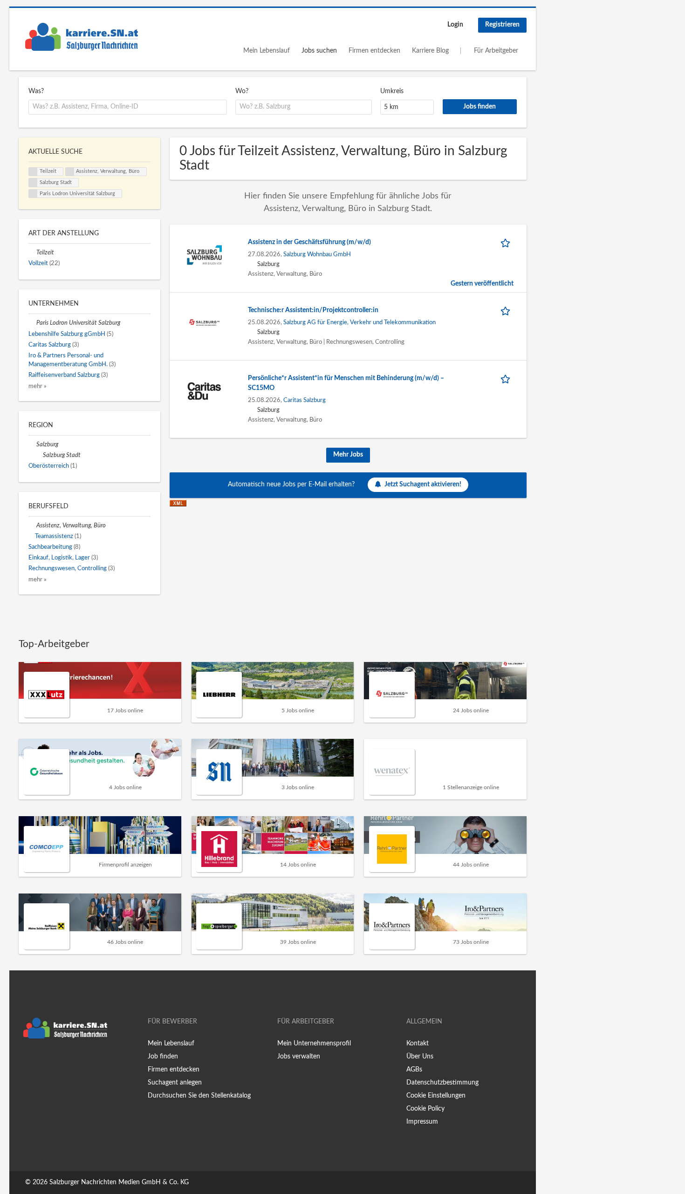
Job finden (163, 1056)
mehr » (37, 386)
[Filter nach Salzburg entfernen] (32, 444)
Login (455, 24)
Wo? (241, 91)
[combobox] (127, 107)
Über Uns (419, 1056)
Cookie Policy (425, 1108)
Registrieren (502, 24)
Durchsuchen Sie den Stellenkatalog (199, 1095)
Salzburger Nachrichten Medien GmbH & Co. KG (119, 1182)
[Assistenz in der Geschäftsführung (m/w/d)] (204, 255)
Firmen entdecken (374, 51)
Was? (36, 91)
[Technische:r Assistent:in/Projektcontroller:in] (204, 323)
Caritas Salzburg (304, 400)
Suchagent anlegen (175, 1082)
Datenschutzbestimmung (442, 1082)
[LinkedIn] (54, 1062)
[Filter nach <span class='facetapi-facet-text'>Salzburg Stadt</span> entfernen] (33, 182)
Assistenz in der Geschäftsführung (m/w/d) (309, 242)
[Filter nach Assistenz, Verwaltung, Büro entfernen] (32, 525)
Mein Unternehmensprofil (314, 1043)
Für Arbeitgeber (496, 51)
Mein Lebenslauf (266, 51)
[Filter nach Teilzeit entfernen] (32, 252)
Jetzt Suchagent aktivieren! (422, 484)
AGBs (414, 1069)
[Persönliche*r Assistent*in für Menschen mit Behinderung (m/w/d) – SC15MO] (204, 391)
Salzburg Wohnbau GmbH (317, 254)
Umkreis (392, 91)
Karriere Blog (430, 51)
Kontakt (417, 1043)
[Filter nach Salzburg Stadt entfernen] (39, 455)
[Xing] (41, 1062)
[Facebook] (25, 1062)
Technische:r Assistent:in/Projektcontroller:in (313, 310)
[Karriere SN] (81, 37)
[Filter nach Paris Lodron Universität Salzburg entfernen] (32, 323)
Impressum (422, 1122)
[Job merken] (507, 242)
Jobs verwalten (298, 1056)
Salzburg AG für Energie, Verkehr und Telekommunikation (359, 322)
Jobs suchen (319, 51)
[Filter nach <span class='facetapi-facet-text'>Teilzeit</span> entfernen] (33, 172)
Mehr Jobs (348, 454)
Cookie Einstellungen (436, 1095)
